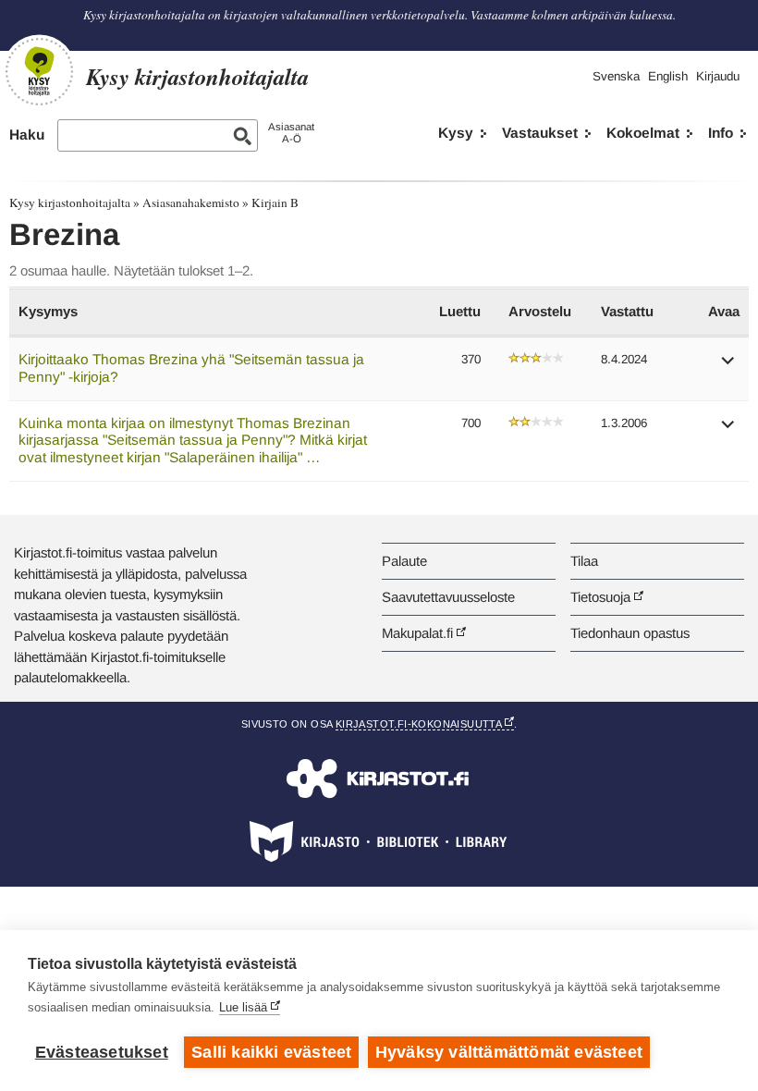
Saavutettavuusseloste (448, 597)
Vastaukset (540, 133)
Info (720, 133)
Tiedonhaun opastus (630, 633)
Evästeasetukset (101, 1052)
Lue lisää (243, 1007)
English (668, 76)
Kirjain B (275, 202)
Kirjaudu (718, 76)
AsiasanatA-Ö (291, 132)
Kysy (455, 133)
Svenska (616, 76)
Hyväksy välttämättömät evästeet (508, 1052)
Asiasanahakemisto (190, 202)
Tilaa (584, 561)
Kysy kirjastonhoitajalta (69, 202)
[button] (728, 367)
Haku (26, 134)
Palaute (404, 561)
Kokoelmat (642, 133)
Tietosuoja (600, 597)
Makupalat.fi (417, 633)
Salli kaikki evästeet (271, 1052)
